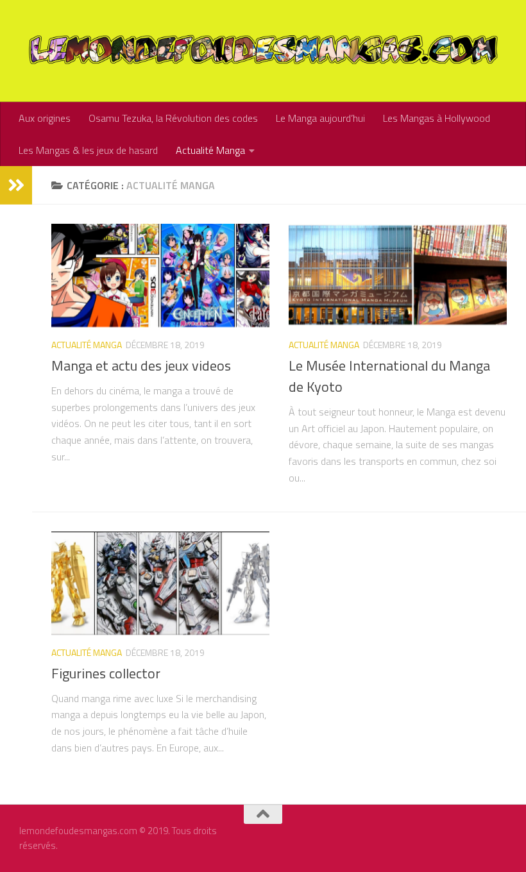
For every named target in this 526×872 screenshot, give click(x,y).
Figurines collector (105, 673)
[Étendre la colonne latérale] (16, 185)
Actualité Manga (210, 150)
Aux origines (45, 118)
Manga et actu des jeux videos (141, 365)
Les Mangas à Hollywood (436, 118)
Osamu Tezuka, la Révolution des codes (173, 118)
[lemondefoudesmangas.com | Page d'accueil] (263, 51)
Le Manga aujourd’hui (320, 118)
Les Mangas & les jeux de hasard (88, 150)
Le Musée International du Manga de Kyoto (389, 376)
